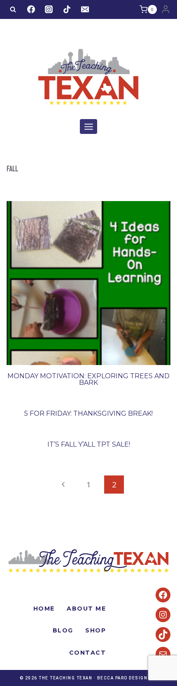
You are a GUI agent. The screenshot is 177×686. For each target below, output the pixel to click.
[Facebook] (31, 9)
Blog (63, 630)
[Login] (165, 9)
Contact (87, 652)
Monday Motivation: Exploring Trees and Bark (88, 379)
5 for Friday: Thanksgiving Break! (88, 413)
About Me (86, 608)
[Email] (85, 9)
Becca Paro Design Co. (127, 678)
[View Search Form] (13, 9)
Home (44, 608)
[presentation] (88, 283)
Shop (95, 630)
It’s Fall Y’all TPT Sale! (88, 444)
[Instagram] (49, 9)
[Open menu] (88, 126)
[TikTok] (67, 9)
